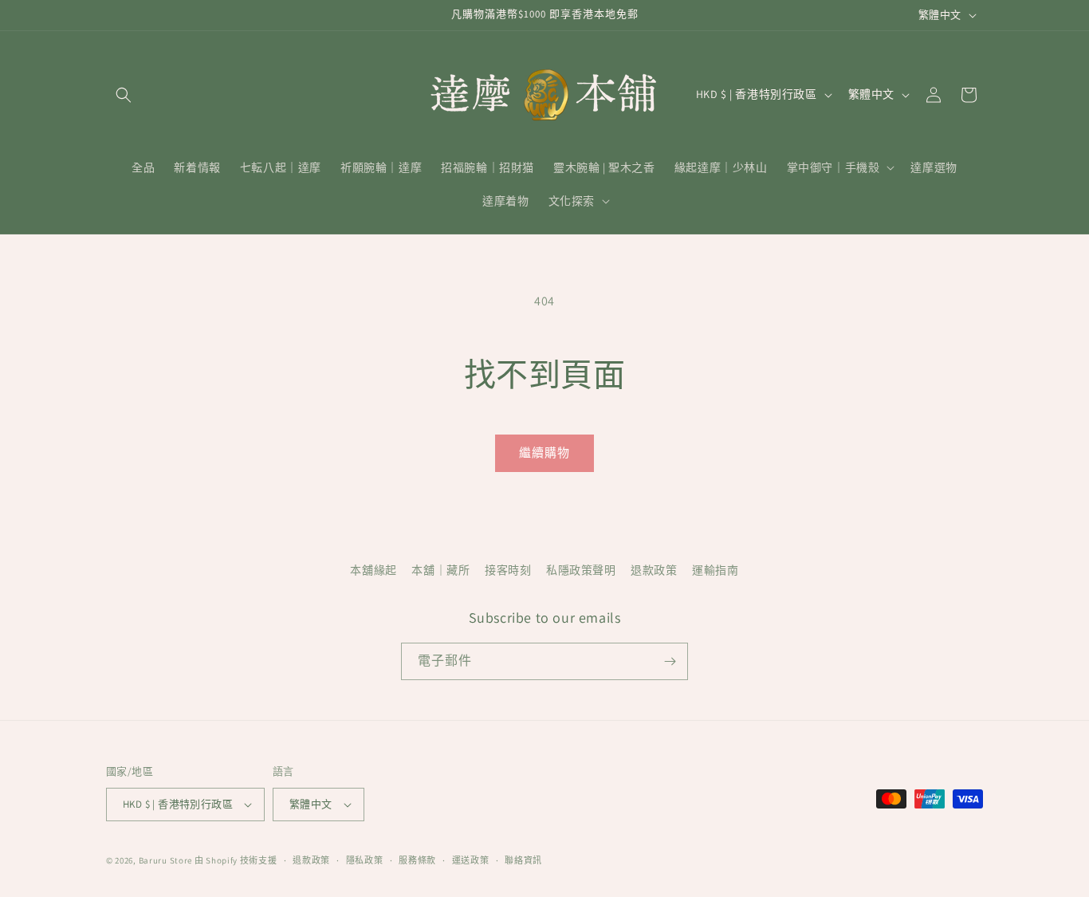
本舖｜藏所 (440, 570)
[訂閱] (669, 661)
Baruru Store (165, 860)
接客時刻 (508, 570)
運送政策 (470, 860)
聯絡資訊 (523, 860)
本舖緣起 (373, 570)
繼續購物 (544, 452)
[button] (123, 94)
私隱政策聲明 (581, 570)
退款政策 (654, 570)
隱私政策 (364, 860)
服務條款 (417, 860)
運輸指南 (715, 570)
